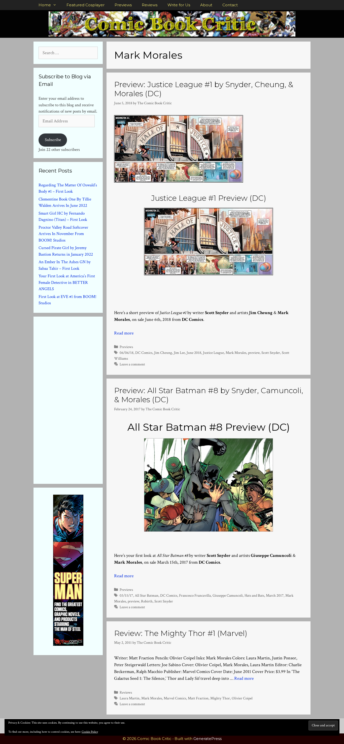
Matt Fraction (198, 698)
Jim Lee (179, 352)
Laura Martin (130, 698)
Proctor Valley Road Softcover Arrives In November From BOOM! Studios (63, 234)
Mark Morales (236, 352)
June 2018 (194, 352)
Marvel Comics (175, 698)
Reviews (149, 5)
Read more (124, 333)
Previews (123, 5)
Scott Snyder (270, 352)
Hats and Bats (254, 595)
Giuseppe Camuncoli (228, 595)
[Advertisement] (76, 399)
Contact (230, 5)
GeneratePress (207, 738)
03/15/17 (126, 595)
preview (254, 352)
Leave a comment (132, 364)
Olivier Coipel (242, 698)
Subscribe (53, 140)
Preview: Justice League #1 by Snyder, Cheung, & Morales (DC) (203, 89)
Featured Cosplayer (85, 5)
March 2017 (275, 595)
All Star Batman (146, 595)
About (206, 5)
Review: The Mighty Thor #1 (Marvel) (180, 633)
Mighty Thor (220, 698)
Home (45, 5)
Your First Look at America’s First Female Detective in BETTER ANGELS (67, 282)
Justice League (213, 352)
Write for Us (178, 5)
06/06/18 (126, 352)
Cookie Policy (90, 732)
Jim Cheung (163, 352)
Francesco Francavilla (195, 595)
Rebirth (147, 601)
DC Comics (143, 352)
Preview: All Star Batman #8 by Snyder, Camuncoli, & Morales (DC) (208, 395)
